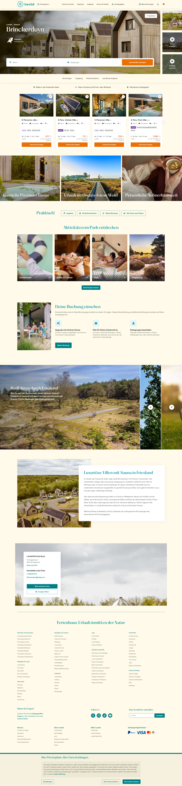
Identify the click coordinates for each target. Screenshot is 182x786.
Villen (130, 662)
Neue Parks (20, 671)
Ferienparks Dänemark (23, 648)
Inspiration (80, 4)
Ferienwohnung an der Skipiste (101, 668)
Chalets (131, 642)
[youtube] (110, 717)
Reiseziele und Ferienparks (25, 633)
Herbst (56, 685)
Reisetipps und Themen (61, 633)
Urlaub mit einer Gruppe (61, 657)
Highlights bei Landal (23, 661)
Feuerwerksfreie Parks (60, 659)
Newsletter (20, 733)
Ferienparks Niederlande (24, 645)
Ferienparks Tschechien (24, 654)
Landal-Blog (57, 676)
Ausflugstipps (58, 662)
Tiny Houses (132, 659)
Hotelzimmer (132, 645)
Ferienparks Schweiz (23, 642)
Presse (56, 745)
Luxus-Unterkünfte (97, 659)
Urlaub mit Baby (133, 674)
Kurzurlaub (20, 668)
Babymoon (57, 654)
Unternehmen (58, 730)
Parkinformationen (89, 213)
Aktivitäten (132, 685)
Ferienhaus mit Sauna (98, 656)
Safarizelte (132, 651)
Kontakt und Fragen (23, 730)
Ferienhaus (132, 639)
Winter (56, 688)
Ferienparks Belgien (23, 651)
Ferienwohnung (133, 636)
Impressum (20, 736)
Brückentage (58, 691)
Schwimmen (20, 699)
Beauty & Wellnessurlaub (61, 668)
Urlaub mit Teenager (135, 676)
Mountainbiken (21, 691)
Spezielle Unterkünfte (98, 650)
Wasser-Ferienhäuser (135, 665)
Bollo (130, 682)
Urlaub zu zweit (58, 651)
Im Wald (94, 639)
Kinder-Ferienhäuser (98, 662)
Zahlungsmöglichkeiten (24, 739)
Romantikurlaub (58, 665)
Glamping (57, 642)
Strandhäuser (132, 657)
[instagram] (99, 717)
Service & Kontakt (102, 4)
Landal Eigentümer (96, 736)
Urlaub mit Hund (59, 648)
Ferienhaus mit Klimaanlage (99, 653)
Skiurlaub (20, 685)
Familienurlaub (58, 636)
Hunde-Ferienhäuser (98, 671)
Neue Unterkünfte (22, 674)
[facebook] (93, 717)
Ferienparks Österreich (23, 639)
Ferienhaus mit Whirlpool (99, 679)
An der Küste (95, 636)
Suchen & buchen (68, 4)
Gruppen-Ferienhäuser (98, 676)
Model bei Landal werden (61, 739)
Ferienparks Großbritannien (25, 657)
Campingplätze (119, 4)
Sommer (56, 682)
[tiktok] (104, 717)
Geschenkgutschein (23, 742)
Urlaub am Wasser (97, 645)
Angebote (90, 4)
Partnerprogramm (59, 742)
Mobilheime (132, 654)
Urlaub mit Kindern (134, 670)
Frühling (56, 679)
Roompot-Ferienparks (23, 676)
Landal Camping (95, 733)
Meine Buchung (112, 213)
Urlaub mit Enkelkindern (136, 679)
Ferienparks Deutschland (24, 636)
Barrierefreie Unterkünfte (99, 674)
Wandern (19, 693)
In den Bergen (96, 642)
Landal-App (94, 730)
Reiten (19, 696)
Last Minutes (21, 665)
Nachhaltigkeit (58, 733)
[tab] (70, 407)
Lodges (131, 648)
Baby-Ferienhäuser (97, 665)
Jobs (55, 736)
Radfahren (20, 688)
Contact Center (22, 719)
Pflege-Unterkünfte (97, 682)
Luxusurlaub (58, 645)
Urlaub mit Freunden (60, 639)
